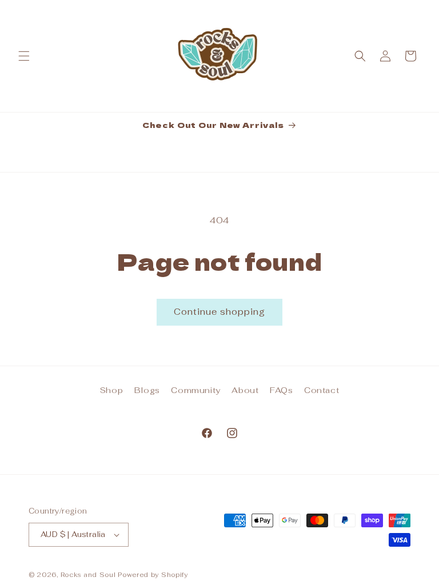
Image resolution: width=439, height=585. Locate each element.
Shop (111, 390)
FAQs (281, 390)
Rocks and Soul (88, 575)
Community (195, 390)
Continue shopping (219, 311)
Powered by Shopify (153, 575)
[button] (24, 56)
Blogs (147, 390)
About (245, 390)
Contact (321, 390)
